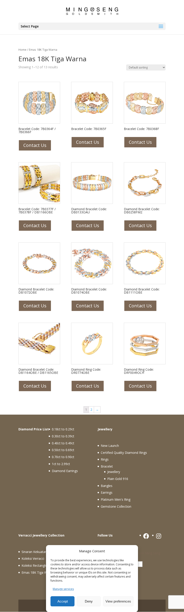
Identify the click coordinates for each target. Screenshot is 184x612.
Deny (89, 601)
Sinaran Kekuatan (34, 552)
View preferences (118, 601)
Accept (62, 601)
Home (22, 50)
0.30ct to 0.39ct (63, 436)
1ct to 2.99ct (61, 464)
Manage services (63, 589)
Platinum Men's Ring (115, 499)
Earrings (106, 492)
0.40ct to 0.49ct (63, 443)
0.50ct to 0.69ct (63, 450)
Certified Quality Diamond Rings (124, 452)
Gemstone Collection (116, 506)
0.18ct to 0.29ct (63, 429)
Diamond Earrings (65, 471)
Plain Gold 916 (117, 479)
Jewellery (113, 472)
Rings (105, 459)
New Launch (110, 445)
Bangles (106, 486)
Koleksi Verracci (33, 558)
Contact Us (34, 145)
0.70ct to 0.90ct (63, 457)
